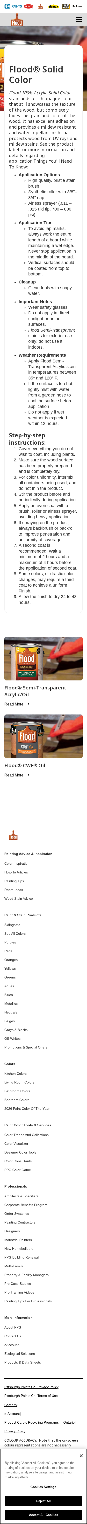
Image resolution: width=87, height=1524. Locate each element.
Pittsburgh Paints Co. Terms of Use (31, 1396)
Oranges (11, 960)
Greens (10, 977)
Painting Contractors (20, 1222)
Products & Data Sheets (22, 1362)
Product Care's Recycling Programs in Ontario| (40, 1422)
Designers (12, 1231)
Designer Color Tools (20, 1152)
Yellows (10, 968)
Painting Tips (14, 881)
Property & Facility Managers (26, 1275)
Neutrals (10, 1012)
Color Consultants (18, 1161)
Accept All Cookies (43, 1515)
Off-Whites (12, 1038)
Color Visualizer (16, 1143)
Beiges (9, 1021)
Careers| (11, 1405)
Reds (8, 951)
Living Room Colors (19, 1082)
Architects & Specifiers (21, 1196)
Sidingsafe (12, 925)
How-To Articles (16, 872)
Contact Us (12, 1336)
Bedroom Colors (16, 1100)
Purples (10, 942)
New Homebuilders (18, 1249)
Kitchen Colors (15, 1073)
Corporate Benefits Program (25, 1205)
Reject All (43, 1501)
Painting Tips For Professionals (28, 1301)
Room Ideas (13, 890)
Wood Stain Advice (18, 898)
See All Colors (15, 933)
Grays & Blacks (16, 1030)
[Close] (81, 1455)
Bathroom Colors (17, 1091)
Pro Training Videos (19, 1292)
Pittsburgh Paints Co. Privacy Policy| (31, 1387)
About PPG (12, 1327)
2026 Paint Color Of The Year (27, 1108)
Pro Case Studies (17, 1284)
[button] (78, 19)
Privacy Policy (14, 1431)
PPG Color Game (17, 1170)
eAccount (11, 1345)
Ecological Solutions (19, 1354)
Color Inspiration (16, 863)
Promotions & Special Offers (25, 1047)
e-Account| (12, 1414)
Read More (13, 704)
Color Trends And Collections (26, 1135)
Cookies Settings (43, 1487)
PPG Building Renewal (21, 1257)
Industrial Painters (18, 1240)
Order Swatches (16, 1214)
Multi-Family (13, 1266)
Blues (8, 995)
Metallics (11, 1003)
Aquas (9, 986)
